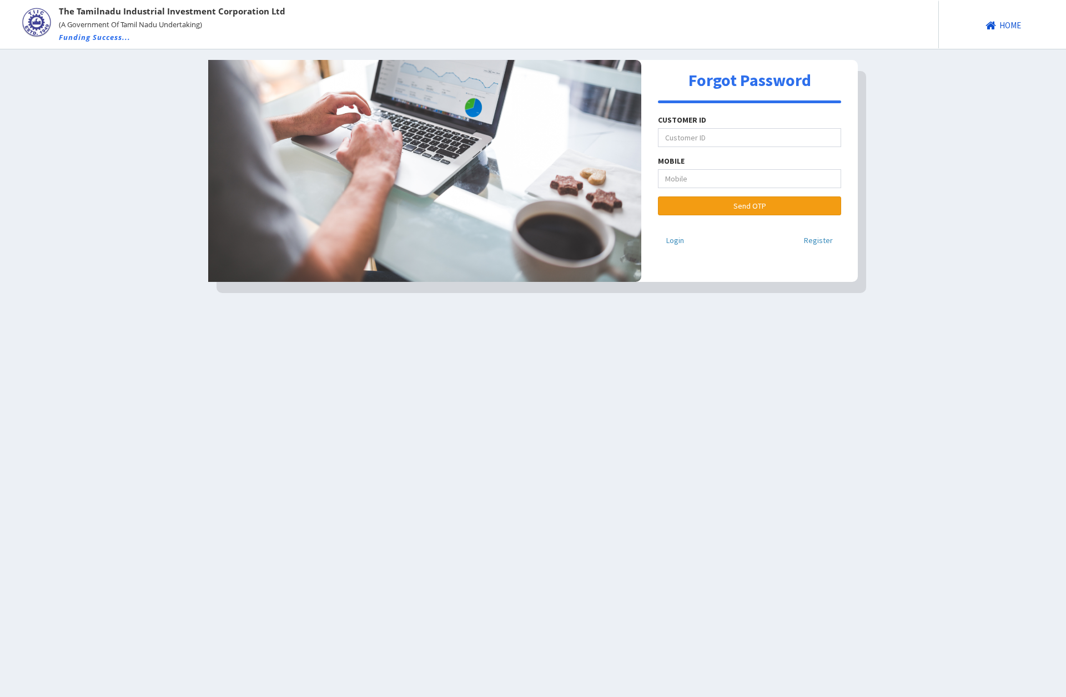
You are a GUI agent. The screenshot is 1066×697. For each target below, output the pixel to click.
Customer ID (682, 120)
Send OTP (749, 206)
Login (675, 240)
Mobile (671, 161)
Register (818, 240)
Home (1009, 25)
